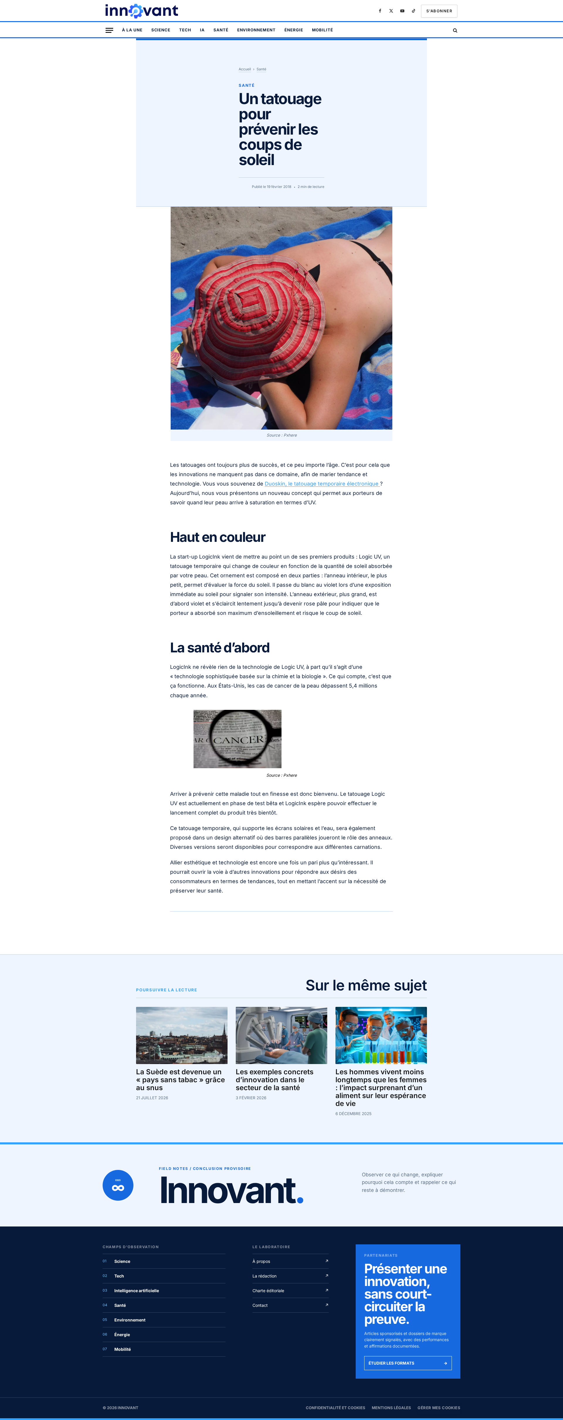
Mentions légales (391, 1407)
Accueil (245, 69)
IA (202, 30)
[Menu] (109, 30)
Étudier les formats (408, 1363)
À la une (132, 30)
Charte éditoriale (290, 1290)
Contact (290, 1305)
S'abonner (439, 11)
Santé (220, 30)
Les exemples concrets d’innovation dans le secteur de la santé (274, 1080)
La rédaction (290, 1275)
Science (161, 30)
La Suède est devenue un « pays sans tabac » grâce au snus (180, 1080)
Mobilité (322, 30)
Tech (185, 30)
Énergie (293, 30)
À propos (290, 1261)
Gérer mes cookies (439, 1407)
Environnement (256, 30)
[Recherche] (454, 30)
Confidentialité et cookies (335, 1407)
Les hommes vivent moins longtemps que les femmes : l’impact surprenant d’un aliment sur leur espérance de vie (381, 1087)
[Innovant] (142, 11)
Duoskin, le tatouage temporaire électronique (322, 484)
